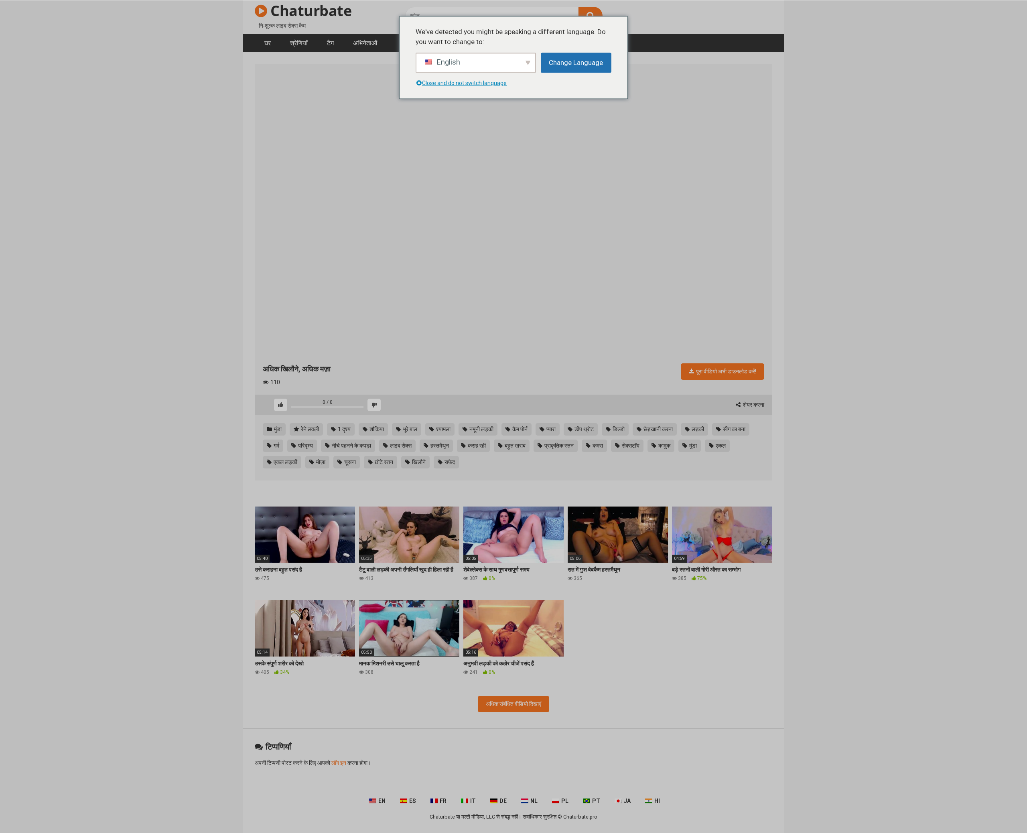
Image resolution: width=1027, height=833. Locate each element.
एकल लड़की (284, 462)
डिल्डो (618, 429)
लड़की (697, 429)
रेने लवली (309, 429)
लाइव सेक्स (400, 445)
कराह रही (476, 445)
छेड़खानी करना (657, 429)
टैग (330, 43)
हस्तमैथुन (439, 445)
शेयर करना (753, 404)
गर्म (275, 445)
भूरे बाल (409, 429)
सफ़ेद (449, 462)
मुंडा (277, 429)
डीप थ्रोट (583, 429)
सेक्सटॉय (630, 445)
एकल (720, 445)
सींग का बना (733, 429)
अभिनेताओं (365, 43)
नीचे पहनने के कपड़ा (351, 445)
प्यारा (550, 429)
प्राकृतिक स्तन (558, 445)
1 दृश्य (344, 429)
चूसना (349, 462)
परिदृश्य (305, 445)
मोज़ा (320, 462)
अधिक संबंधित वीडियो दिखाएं (513, 704)
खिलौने (418, 462)
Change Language (576, 62)
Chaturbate (309, 10)
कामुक (663, 445)
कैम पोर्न (519, 429)
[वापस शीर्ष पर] (1000, 809)
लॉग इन (338, 763)
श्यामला (443, 429)
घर (267, 43)
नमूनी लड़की (480, 429)
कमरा (597, 445)
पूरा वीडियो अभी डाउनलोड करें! (725, 371)
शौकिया (376, 429)
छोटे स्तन (383, 462)
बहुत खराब (514, 445)
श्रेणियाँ (299, 43)
